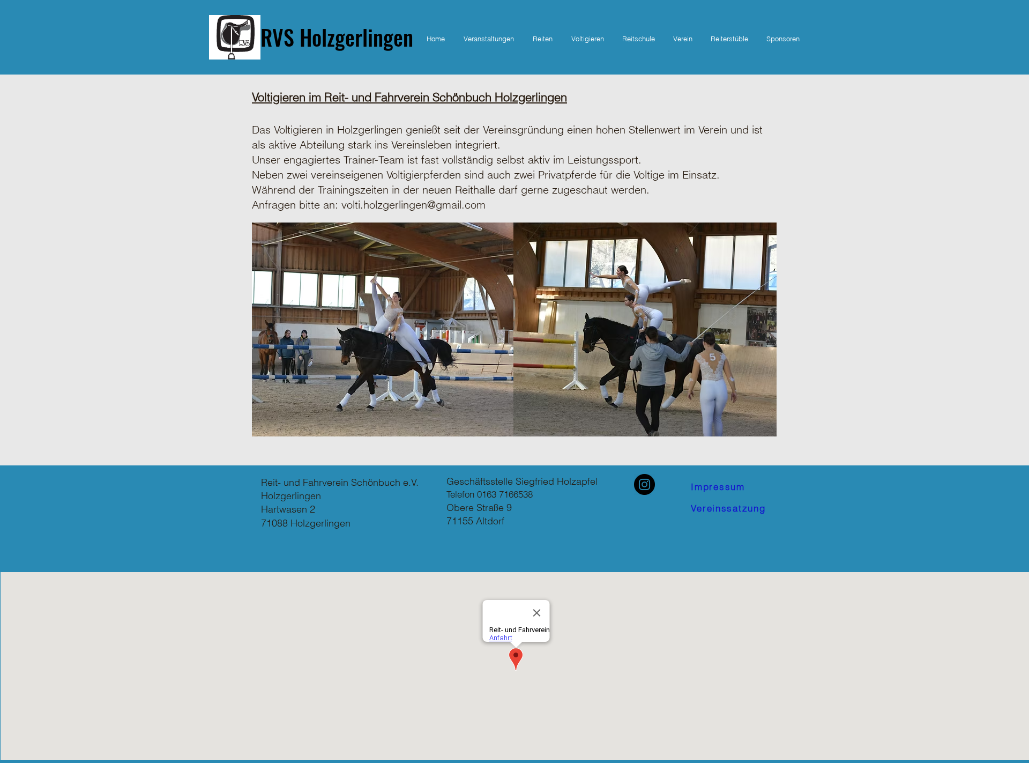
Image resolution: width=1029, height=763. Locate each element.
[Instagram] (644, 484)
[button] (542, 38)
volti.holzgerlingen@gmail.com (413, 204)
